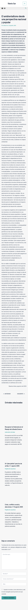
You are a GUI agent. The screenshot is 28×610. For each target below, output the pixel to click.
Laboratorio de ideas (10, 432)
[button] (25, 8)
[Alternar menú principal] (25, 3)
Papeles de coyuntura (10, 468)
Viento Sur (12, 3)
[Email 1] (4, 8)
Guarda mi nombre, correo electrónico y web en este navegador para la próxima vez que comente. (13, 592)
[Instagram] (2, 8)
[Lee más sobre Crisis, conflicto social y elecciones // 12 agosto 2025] (14, 497)
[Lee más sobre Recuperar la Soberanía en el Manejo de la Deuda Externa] (14, 415)
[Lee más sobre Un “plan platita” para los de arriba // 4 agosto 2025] (14, 456)
